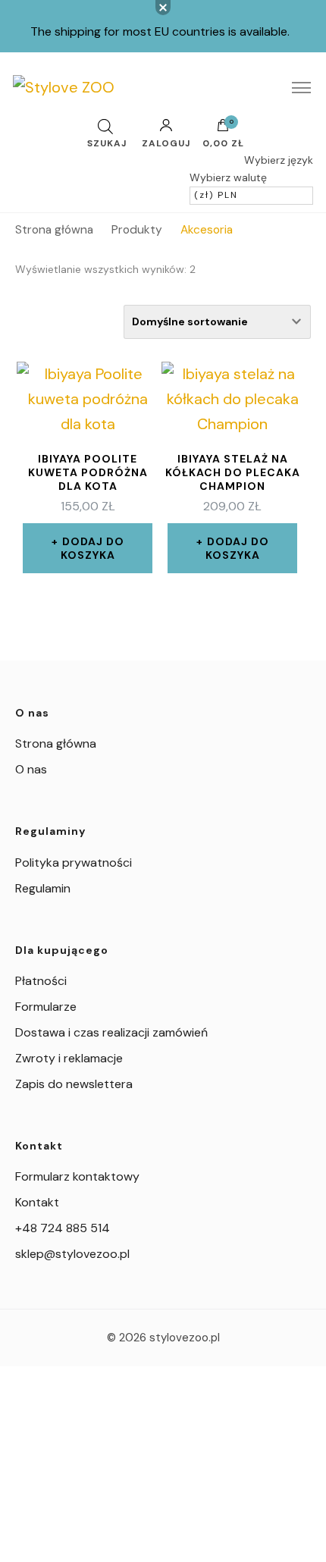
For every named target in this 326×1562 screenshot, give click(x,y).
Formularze (46, 1007)
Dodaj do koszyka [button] (92, 548)
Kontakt (37, 1202)
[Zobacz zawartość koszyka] (223, 129)
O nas (31, 769)
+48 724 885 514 (62, 1228)
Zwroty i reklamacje (69, 1058)
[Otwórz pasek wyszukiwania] (105, 126)
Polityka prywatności (73, 862)
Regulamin (43, 888)
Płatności (41, 981)
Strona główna (55, 743)
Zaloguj (166, 142)
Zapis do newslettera (74, 1084)
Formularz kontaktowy (77, 1176)
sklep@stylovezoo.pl (72, 1254)
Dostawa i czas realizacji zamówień (111, 1032)
